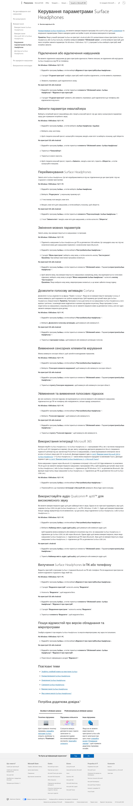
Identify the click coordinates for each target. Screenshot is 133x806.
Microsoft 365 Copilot (71, 786)
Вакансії (110, 766)
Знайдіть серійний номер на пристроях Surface (59, 671)
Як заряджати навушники (23, 60)
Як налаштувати (19, 19)
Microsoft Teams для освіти (55, 773)
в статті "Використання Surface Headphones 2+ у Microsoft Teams (73, 459)
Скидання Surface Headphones (52, 685)
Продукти (55, 3)
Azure (67, 773)
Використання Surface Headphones (22, 28)
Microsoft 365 (39, 3)
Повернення (31, 773)
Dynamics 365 (70, 776)
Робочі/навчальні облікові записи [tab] (79, 711)
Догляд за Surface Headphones (21, 52)
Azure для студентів (53, 793)
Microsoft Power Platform (94, 785)
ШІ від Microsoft (70, 766)
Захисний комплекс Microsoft (74, 770)
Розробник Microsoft (93, 766)
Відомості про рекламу (106, 802)
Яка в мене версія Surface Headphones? (56, 693)
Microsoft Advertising (71, 783)
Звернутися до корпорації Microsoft (53, 802)
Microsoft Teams (70, 790)
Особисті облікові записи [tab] (50, 711)
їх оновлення (117, 31)
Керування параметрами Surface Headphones (22, 44)
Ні (88, 756)
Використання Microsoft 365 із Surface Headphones (23, 36)
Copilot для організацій (13, 766)
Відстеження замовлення (34, 776)
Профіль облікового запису (35, 766)
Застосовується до (47, 24)
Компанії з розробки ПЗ (94, 788)
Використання (18, 24)
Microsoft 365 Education (54, 776)
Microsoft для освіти (53, 766)
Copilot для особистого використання (12, 770)
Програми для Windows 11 (13, 783)
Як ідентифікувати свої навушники (22, 12)
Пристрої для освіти (53, 770)
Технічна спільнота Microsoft (95, 778)
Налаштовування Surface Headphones (55, 676)
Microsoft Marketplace (93, 781)
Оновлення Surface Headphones (53, 680)
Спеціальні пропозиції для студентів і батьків (55, 789)
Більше (64, 3)
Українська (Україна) (15, 799)
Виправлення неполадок (22, 65)
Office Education (52, 780)
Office (47, 3)
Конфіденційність (69, 802)
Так (75, 756)
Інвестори (110, 773)
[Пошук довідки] (119, 2)
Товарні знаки (93, 802)
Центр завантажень (33, 770)
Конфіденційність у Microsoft (115, 770)
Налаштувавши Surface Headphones (51, 31)
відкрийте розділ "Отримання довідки (91, 741)
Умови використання (82, 802)
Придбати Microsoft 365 (78, 3)
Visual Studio (91, 791)
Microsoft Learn (92, 770)
